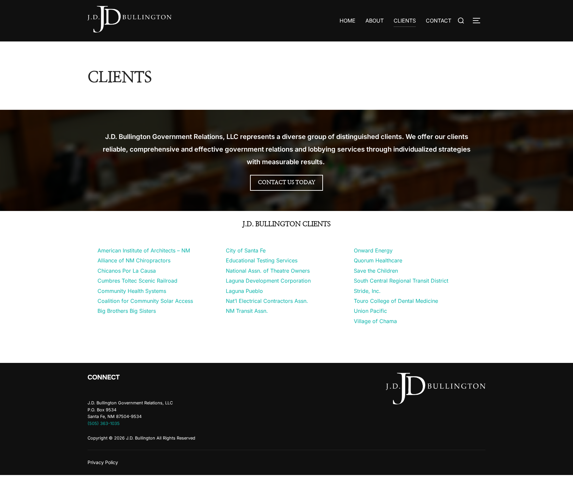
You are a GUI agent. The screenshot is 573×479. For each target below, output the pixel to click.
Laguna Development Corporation (268, 280)
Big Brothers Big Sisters (126, 311)
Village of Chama (375, 321)
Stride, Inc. (367, 291)
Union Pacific (370, 311)
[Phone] (109, 391)
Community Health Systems (131, 291)
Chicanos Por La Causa (126, 270)
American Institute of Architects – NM (143, 250)
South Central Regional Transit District (401, 280)
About (374, 20)
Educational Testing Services (261, 260)
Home (347, 20)
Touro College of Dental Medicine (396, 301)
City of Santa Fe (246, 250)
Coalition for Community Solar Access (145, 301)
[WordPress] (95, 391)
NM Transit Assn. (247, 311)
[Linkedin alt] (123, 391)
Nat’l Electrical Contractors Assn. (267, 301)
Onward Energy (373, 250)
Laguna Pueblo (244, 291)
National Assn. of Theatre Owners (268, 270)
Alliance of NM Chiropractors (133, 260)
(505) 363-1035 (104, 423)
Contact (438, 20)
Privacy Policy (103, 462)
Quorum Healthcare (378, 260)
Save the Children (376, 270)
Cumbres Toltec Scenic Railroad (137, 280)
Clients (405, 20)
